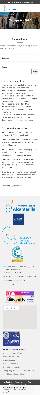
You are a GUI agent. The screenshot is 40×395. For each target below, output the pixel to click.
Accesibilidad (20, 382)
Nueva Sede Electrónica (12, 353)
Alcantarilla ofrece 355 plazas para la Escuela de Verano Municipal (20, 142)
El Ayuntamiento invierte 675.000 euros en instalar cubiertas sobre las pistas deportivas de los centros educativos (20, 117)
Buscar (4, 67)
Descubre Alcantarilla (11, 367)
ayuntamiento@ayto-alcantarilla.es (22, 2)
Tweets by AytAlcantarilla (12, 185)
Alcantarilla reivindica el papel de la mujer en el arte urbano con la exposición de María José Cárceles (19, 152)
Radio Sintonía (9, 360)
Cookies (31, 382)
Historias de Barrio (10, 364)
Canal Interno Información (13, 374)
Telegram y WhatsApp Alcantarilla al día (18, 371)
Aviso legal (8, 382)
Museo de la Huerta (11, 357)
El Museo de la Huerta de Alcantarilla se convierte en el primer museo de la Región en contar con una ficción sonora (19, 98)
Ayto (4, 132)
